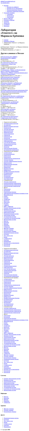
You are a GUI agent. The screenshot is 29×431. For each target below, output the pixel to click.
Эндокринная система (10, 216)
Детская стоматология (10, 181)
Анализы (6, 21)
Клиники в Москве (9, 20)
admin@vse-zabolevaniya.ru (8, 1)
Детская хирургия (9, 129)
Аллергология (8, 152)
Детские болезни (8, 160)
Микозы (6, 224)
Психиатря (7, 190)
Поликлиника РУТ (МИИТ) (8, 58)
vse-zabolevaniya (5, 2)
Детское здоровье (8, 230)
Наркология (7, 167)
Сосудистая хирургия (10, 142)
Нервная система (8, 209)
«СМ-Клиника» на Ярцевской (9, 103)
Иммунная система (9, 212)
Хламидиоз (7, 199)
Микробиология (8, 195)
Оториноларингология (10, 139)
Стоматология (8, 238)
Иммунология (8, 163)
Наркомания (7, 241)
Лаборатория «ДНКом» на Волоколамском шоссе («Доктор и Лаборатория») (14, 73)
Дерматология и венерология (12, 158)
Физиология (10, 15)
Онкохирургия (8, 136)
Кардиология (7, 165)
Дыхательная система (10, 211)
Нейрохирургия (8, 132)
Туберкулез (7, 227)
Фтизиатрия (7, 176)
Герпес (6, 196)
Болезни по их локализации (14, 8)
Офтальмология (8, 141)
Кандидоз (6, 200)
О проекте (7, 24)
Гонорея (6, 197)
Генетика (6, 240)
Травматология (8, 145)
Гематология (7, 155)
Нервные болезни (9, 168)
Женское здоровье (9, 228)
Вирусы (6, 221)
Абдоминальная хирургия (11, 123)
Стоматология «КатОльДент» (9, 118)
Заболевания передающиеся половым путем (16, 193)
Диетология (7, 189)
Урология (6, 147)
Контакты (6, 26)
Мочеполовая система (10, 219)
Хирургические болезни (10, 148)
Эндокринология (8, 177)
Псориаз (6, 203)
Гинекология (7, 128)
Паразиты (6, 225)
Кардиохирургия (8, 131)
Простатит (7, 202)
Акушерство (7, 125)
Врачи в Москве (8, 18)
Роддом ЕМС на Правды (7, 110)
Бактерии (6, 222)
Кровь (5, 237)
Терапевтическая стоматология (12, 184)
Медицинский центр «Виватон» (9, 78)
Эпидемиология (8, 179)
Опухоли (6, 234)
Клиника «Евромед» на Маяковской (10, 84)
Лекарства (7, 23)
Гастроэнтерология (9, 154)
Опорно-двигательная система (12, 208)
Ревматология (8, 174)
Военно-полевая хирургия (11, 126)
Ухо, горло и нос (8, 235)
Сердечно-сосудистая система (12, 218)
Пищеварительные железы (11, 232)
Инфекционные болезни (10, 164)
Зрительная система (9, 215)
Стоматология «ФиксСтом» (8, 64)
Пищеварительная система (11, 213)
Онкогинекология (9, 133)
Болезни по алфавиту (13, 7)
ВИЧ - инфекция (8, 206)
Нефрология (7, 170)
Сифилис (6, 205)
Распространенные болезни (14, 10)
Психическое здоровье (10, 231)
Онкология (7, 135)
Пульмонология (8, 173)
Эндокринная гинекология (11, 149)
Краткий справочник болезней (15, 11)
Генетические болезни (10, 192)
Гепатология (7, 157)
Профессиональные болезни (11, 171)
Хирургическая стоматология (12, 186)
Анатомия (10, 14)
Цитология (7, 246)
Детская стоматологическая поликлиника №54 (13, 91)
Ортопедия (7, 138)
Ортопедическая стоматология (12, 183)
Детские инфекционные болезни (13, 161)
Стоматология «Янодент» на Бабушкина (12, 97)
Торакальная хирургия (10, 144)
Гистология (10, 17)
